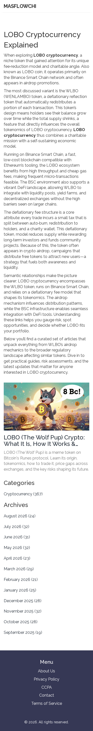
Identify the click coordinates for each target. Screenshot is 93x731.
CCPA (46, 687)
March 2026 (19, 569)
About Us (46, 671)
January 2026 (20, 590)
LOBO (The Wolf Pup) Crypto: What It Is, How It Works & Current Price (44, 440)
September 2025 (23, 632)
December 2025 (22, 600)
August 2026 (19, 516)
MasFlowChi (20, 6)
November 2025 (22, 611)
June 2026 (17, 537)
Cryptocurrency (23, 494)
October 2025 (20, 621)
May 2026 (17, 547)
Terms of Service (46, 703)
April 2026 (17, 558)
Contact (46, 695)
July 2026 (16, 526)
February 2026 (21, 579)
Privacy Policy (46, 679)
